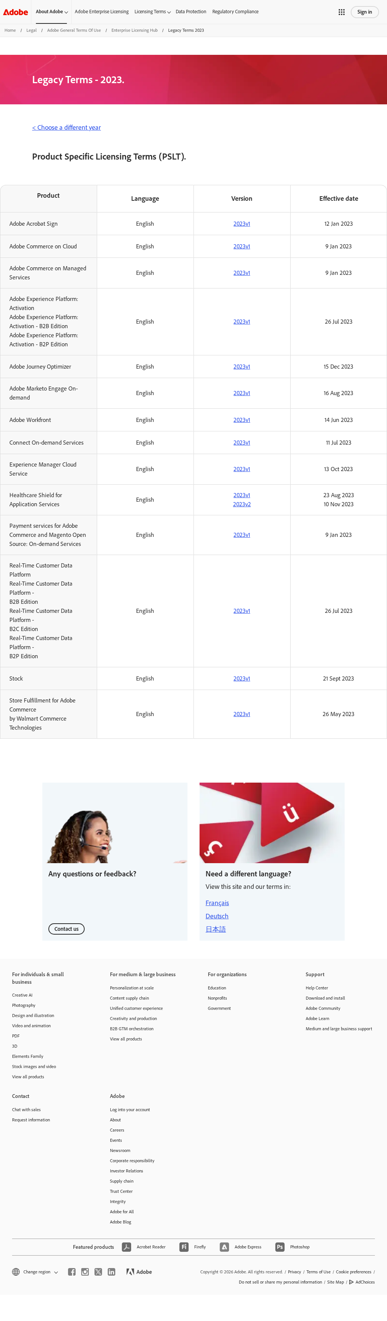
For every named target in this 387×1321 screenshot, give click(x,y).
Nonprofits (217, 998)
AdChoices (365, 1282)
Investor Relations (126, 1171)
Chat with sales (26, 1109)
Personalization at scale (132, 988)
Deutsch (217, 916)
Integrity (118, 1201)
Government (219, 1008)
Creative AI (22, 995)
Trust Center (121, 1191)
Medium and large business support (339, 1028)
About (115, 1120)
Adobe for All (122, 1211)
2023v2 (242, 504)
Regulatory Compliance (235, 11)
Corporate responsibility (132, 1160)
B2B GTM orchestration (131, 1028)
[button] (342, 12)
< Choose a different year (66, 127)
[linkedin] (111, 1272)
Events (116, 1140)
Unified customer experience (136, 1008)
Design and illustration (33, 1015)
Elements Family (27, 1056)
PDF (16, 1036)
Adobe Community (323, 1008)
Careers (117, 1130)
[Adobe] (15, 12)
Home (10, 30)
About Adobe (49, 11)
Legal (31, 30)
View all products (28, 1076)
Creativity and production (133, 1018)
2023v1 (242, 223)
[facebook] (72, 1272)
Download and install (325, 998)
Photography (24, 1005)
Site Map (335, 1282)
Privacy (294, 1271)
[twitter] (98, 1272)
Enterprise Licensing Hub (134, 30)
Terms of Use (319, 1271)
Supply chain (121, 1181)
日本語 (216, 929)
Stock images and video (34, 1066)
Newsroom (120, 1150)
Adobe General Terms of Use (74, 30)
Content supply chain (129, 998)
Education (217, 988)
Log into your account (130, 1109)
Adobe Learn (317, 1018)
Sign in (365, 12)
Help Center (317, 988)
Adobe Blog (120, 1222)
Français (217, 903)
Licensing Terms (150, 11)
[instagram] (85, 1272)
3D (14, 1046)
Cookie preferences (354, 1271)
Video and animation (31, 1025)
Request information (31, 1120)
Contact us (66, 929)
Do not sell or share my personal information (280, 1282)
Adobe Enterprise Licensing (101, 11)
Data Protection (191, 11)
